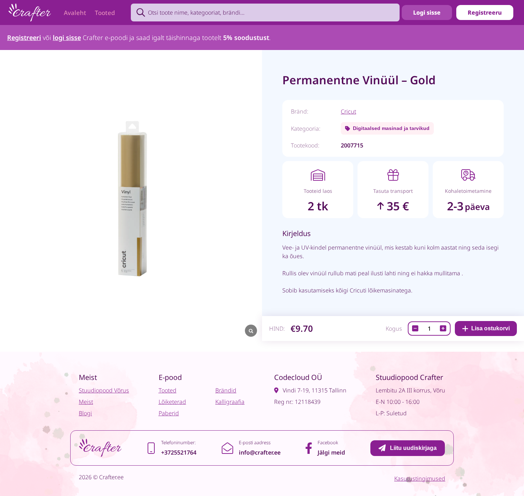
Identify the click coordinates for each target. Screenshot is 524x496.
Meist (86, 402)
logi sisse (67, 37)
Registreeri (24, 37)
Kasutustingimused (419, 478)
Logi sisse (427, 12)
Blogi (85, 413)
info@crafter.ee (260, 452)
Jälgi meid (331, 452)
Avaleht (75, 13)
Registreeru (485, 12)
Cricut (348, 111)
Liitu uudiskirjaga (413, 448)
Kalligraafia (230, 402)
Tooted (105, 13)
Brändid (225, 390)
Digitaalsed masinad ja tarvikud (391, 128)
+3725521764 (178, 452)
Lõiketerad (172, 402)
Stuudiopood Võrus (104, 390)
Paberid (169, 413)
